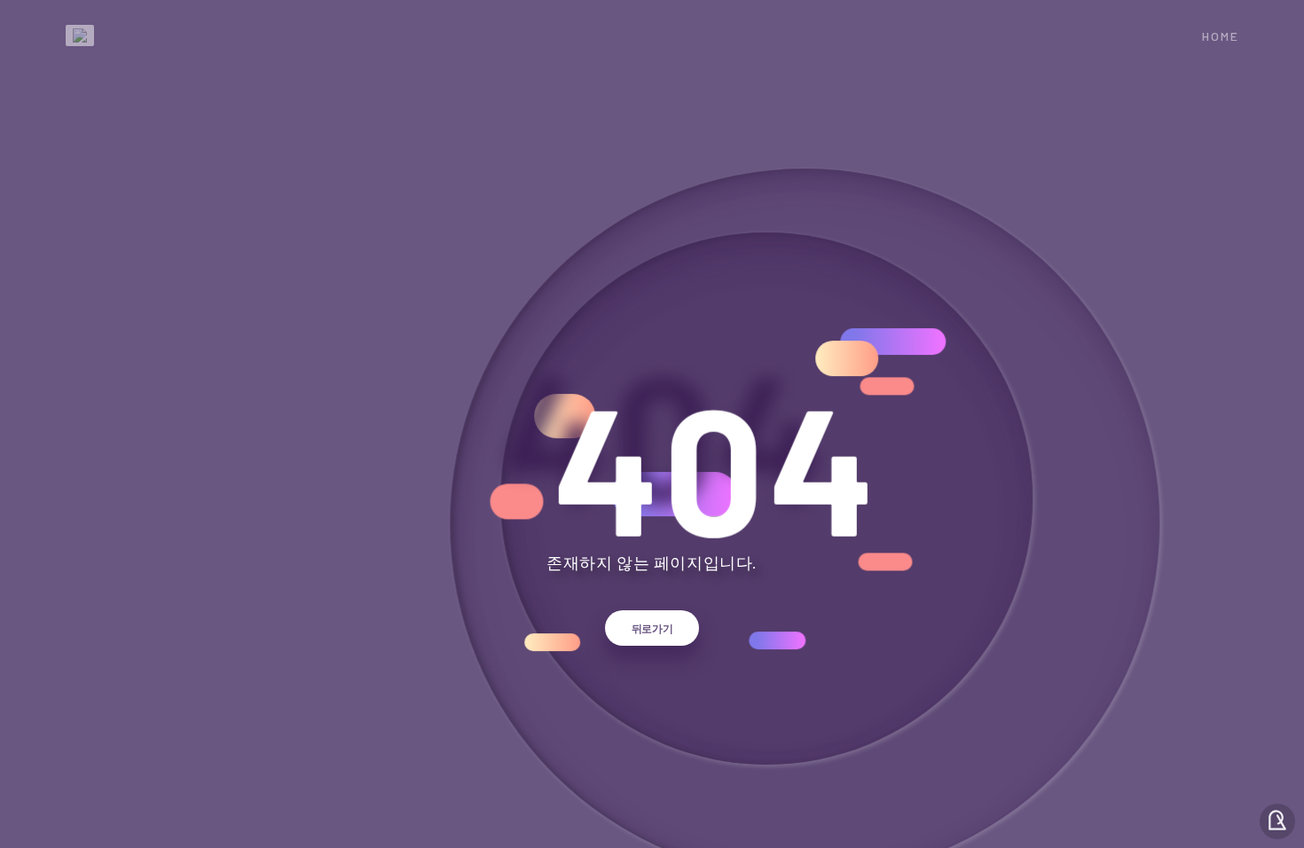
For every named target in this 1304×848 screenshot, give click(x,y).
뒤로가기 (652, 628)
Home (1220, 35)
